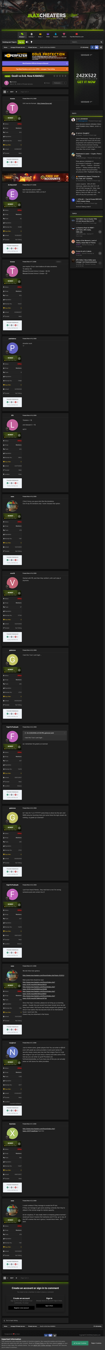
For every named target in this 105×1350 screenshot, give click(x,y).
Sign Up (21, 42)
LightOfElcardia (81, 234)
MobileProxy (82, 180)
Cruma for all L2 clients (83, 251)
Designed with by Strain (12, 1334)
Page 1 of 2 (24, 92)
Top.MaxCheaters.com (77, 36)
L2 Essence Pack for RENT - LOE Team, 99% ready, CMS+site (85, 230)
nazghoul (12, 1043)
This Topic (93, 42)
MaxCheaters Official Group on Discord (35, 63)
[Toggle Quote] (26, 733)
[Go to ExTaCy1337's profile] (12, 194)
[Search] (101, 42)
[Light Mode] (31, 42)
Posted (95, 121)
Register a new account (21, 1308)
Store (39, 37)
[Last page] (16, 92)
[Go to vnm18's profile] (12, 582)
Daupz (80, 135)
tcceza (14, 82)
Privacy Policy (39, 1343)
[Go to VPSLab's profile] (73, 200)
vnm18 (12, 573)
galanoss (12, 650)
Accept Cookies (80, 1343)
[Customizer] (27, 42)
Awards (64, 36)
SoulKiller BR (80, 264)
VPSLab (80, 203)
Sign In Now (49, 1306)
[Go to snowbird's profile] (73, 220)
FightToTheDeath (12, 727)
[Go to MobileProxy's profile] (73, 177)
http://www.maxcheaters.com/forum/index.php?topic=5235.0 (43, 975)
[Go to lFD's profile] (12, 425)
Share (47, 83)
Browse (21, 37)
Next (12, 92)
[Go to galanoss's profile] (12, 659)
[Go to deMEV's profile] (73, 241)
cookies (59, 1343)
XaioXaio (12, 1124)
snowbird (79, 223)
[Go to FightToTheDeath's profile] (12, 736)
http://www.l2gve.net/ (44, 103)
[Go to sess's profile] (12, 506)
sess (12, 496)
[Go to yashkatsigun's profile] (73, 154)
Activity (31, 37)
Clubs (48, 36)
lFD (12, 415)
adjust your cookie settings (42, 1345)
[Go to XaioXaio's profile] (12, 1133)
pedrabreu (12, 338)
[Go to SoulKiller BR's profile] (73, 261)
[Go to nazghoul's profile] (12, 1052)
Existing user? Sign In (10, 42)
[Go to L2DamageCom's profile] (73, 119)
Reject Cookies (96, 1343)
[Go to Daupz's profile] (73, 134)
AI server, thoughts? (82, 133)
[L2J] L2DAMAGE (82, 119)
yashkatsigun (82, 158)
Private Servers (27, 84)
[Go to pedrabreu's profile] (12, 348)
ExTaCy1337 (12, 185)
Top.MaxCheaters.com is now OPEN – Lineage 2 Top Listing (35, 69)
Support (55, 36)
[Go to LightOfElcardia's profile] (73, 228)
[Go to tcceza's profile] (6, 83)
